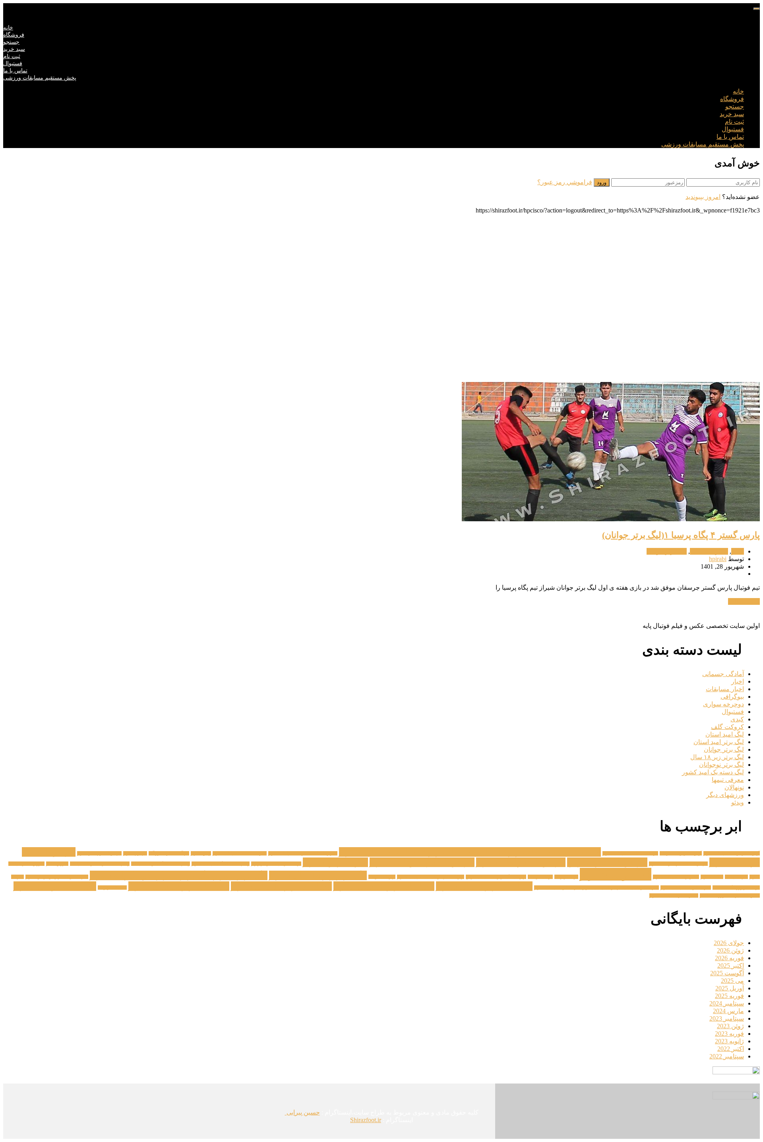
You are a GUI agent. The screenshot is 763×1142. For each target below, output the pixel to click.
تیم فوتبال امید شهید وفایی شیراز (678, 863)
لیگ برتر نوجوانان (721, 764)
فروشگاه (13, 35)
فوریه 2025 (729, 995)
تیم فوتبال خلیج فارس (607, 862)
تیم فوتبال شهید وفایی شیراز (422, 862)
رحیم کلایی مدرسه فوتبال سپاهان (100, 863)
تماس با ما (15, 71)
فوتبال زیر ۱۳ (566, 877)
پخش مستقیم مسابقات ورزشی (39, 78)
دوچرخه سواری (723, 704)
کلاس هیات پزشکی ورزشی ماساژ (730, 895)
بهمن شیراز (201, 853)
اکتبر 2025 (730, 965)
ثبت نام (11, 56)
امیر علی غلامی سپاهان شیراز (240, 853)
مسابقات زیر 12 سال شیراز (178, 886)
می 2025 (732, 980)
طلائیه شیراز (712, 877)
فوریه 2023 (729, 1033)
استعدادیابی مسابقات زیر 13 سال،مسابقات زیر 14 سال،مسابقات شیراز (470, 852)
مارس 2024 (728, 1011)
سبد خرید (14, 49)
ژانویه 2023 (729, 1041)
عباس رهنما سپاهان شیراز (676, 877)
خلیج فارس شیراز (335, 862)
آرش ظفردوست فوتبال (681, 853)
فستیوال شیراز (615, 874)
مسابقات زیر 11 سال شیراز (281, 886)
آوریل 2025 (729, 988)
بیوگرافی (732, 696)
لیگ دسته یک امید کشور (713, 772)
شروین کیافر (57, 863)
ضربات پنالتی (736, 877)
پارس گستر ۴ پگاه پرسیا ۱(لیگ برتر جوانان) (681, 535)
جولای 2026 (729, 942)
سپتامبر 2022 (726, 1056)
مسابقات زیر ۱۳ (112, 887)
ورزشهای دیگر (725, 794)
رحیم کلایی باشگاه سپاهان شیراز (221, 863)
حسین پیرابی (302, 1112)
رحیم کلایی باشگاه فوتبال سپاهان (160, 863)
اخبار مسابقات (709, 551)
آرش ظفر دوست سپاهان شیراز (731, 853)
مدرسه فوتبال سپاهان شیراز (685, 887)
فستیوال (12, 63)
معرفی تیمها (728, 779)
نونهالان (734, 787)
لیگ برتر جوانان (667, 551)
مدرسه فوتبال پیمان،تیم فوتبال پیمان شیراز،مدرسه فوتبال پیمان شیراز (596, 887)
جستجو (11, 42)
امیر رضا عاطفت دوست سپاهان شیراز (302, 853)
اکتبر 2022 (730, 1048)
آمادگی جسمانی (723, 673)
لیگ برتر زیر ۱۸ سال (717, 757)
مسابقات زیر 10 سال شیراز (383, 886)
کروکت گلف (727, 726)
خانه (8, 28)
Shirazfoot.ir (365, 1120)
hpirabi (717, 558)
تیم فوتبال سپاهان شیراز (520, 862)
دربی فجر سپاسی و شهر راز (276, 863)
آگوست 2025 (727, 973)
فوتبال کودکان (540, 877)
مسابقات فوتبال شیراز (55, 886)
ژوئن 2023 (730, 1026)
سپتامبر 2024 (726, 1003)
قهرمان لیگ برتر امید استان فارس (496, 877)
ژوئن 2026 (730, 950)
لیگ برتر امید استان (718, 742)
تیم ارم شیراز (135, 853)
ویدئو (737, 802)
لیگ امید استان (724, 734)
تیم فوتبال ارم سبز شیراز (99, 853)
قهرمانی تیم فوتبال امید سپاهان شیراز (430, 877)
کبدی (737, 719)
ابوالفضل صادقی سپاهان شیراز (630, 853)
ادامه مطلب (744, 601)
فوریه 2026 (729, 958)
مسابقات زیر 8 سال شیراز (484, 886)
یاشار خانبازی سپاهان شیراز (673, 895)
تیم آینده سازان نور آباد (169, 853)
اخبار (737, 551)
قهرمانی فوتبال (381, 877)
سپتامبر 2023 (726, 1018)
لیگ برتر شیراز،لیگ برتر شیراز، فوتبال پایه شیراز (178, 875)
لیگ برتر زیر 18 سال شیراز (318, 875)
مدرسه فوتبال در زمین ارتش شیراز (56, 877)
